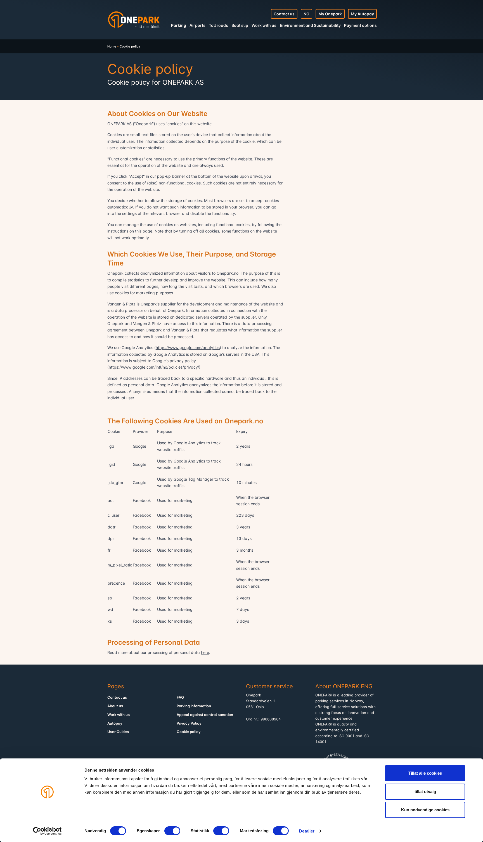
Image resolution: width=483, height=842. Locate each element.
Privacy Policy (189, 723)
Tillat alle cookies (425, 773)
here (205, 652)
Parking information (194, 706)
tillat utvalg (425, 791)
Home (111, 46)
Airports (197, 25)
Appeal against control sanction (205, 715)
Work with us (264, 25)
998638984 (271, 719)
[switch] (172, 830)
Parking (178, 25)
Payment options (360, 25)
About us (115, 706)
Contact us (284, 13)
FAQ (180, 697)
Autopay (114, 723)
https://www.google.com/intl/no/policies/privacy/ (154, 367)
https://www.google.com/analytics (188, 347)
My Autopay (362, 13)
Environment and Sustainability (310, 25)
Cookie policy (189, 732)
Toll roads (218, 25)
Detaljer (306, 831)
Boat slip (239, 25)
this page (143, 231)
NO (306, 13)
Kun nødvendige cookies (425, 809)
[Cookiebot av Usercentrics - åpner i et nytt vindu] (47, 831)
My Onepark (330, 13)
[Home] (133, 20)
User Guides (118, 732)
